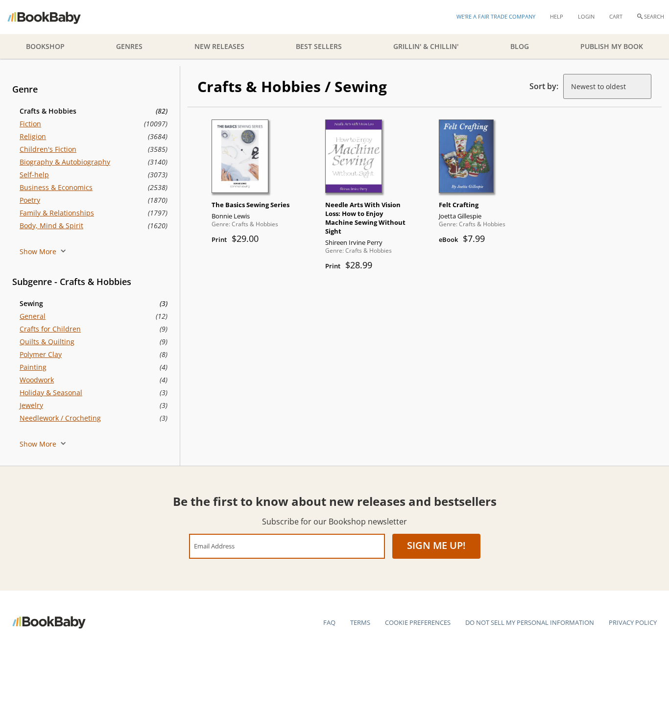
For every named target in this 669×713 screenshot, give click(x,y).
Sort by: (543, 86)
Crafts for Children (50, 328)
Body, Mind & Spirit (51, 225)
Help (556, 16)
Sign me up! (436, 545)
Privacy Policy (633, 622)
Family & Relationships (57, 212)
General (33, 316)
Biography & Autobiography (65, 161)
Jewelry (31, 405)
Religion (33, 136)
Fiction (30, 123)
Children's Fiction (48, 149)
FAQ (329, 622)
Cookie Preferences (418, 622)
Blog (519, 46)
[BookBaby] (52, 17)
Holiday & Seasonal (51, 392)
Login (586, 16)
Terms (360, 622)
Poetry (30, 200)
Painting (33, 367)
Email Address (214, 546)
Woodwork (37, 379)
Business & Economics (56, 187)
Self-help (34, 174)
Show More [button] (39, 251)
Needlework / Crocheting (60, 418)
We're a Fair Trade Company (495, 16)
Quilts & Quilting (47, 341)
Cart (615, 16)
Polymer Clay (41, 354)
